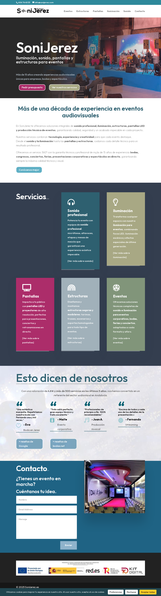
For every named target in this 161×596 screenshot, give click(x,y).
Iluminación (113, 11)
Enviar (68, 545)
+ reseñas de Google (26, 443)
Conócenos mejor (29, 169)
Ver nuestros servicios (64, 87)
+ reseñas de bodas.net (60, 443)
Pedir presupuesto (32, 87)
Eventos (68, 11)
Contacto (140, 11)
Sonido (127, 11)
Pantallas (98, 11)
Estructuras (82, 11)
